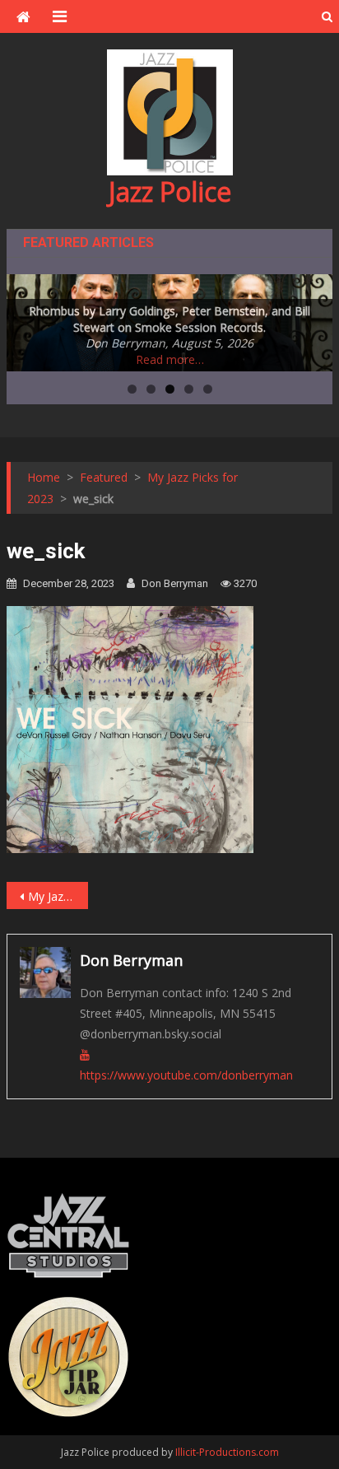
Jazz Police (170, 191)
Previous (27, 318)
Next (312, 318)
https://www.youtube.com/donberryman (186, 1075)
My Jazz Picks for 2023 (58, 896)
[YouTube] (85, 1054)
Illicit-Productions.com (227, 1452)
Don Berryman (175, 583)
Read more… (170, 359)
